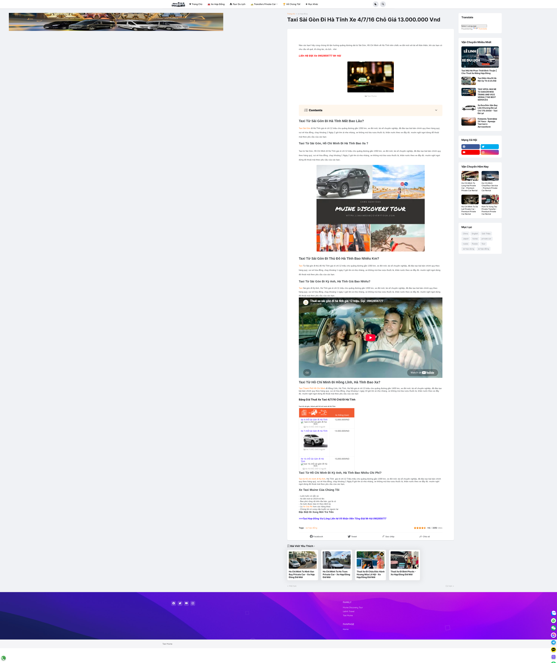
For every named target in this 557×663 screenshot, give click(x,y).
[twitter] (490, 146)
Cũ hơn (449, 586)
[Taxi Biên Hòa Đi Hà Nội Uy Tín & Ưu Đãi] (468, 81)
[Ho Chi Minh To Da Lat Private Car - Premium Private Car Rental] (470, 199)
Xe (305, 506)
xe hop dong (468, 249)
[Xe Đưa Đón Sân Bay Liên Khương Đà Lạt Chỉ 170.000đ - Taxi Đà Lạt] (468, 108)
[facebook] (470, 146)
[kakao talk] (553, 649)
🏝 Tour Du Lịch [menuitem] (237, 4)
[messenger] (553, 635)
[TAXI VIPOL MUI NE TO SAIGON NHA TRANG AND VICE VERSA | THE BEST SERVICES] (468, 92)
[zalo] (553, 613)
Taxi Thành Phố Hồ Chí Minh (312, 388)
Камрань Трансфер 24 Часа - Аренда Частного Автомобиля (487, 122)
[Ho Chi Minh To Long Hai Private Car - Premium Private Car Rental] (470, 176)
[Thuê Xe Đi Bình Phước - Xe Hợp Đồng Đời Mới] (404, 560)
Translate (482, 28)
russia (465, 244)
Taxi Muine (348, 615)
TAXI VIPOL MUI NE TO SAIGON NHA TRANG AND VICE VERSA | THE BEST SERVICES (487, 94)
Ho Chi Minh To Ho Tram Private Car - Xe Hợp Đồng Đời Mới (336, 574)
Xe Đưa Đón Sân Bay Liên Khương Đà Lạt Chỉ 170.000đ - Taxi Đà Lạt (488, 109)
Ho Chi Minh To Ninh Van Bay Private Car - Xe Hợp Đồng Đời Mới (302, 574)
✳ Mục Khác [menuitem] (312, 4)
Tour (483, 244)
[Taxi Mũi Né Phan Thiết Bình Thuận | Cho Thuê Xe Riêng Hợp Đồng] (480, 56)
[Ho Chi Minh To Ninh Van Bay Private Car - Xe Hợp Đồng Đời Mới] (303, 560)
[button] (376, 4)
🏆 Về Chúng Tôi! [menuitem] (291, 4)
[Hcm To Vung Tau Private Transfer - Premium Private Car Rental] (490, 199)
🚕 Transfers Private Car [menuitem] (263, 4)
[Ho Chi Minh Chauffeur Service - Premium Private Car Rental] (490, 176)
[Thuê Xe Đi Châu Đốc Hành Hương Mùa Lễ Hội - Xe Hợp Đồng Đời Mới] (371, 560)
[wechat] (553, 628)
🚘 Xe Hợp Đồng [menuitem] (216, 4)
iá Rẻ (310, 506)
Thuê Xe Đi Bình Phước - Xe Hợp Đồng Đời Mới (403, 573)
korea (475, 238)
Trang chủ (291, 14)
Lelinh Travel (348, 611)
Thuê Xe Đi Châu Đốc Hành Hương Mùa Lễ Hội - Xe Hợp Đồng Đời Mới (371, 574)
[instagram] (490, 152)
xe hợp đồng (303, 14)
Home (346, 629)
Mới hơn (292, 586)
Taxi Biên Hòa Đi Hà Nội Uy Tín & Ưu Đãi (487, 79)
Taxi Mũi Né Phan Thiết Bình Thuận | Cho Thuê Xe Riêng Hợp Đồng (479, 71)
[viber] (553, 657)
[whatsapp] (553, 620)
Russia (475, 244)
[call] (3, 658)
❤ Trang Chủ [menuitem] (195, 4)
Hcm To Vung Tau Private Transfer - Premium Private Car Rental (489, 210)
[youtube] (470, 152)
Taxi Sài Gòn (304, 128)
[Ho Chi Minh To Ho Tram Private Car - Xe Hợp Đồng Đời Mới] (337, 560)
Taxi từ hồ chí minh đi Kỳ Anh (312, 479)
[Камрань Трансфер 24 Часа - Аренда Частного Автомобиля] (468, 121)
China (465, 233)
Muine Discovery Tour (353, 607)
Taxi (300, 266)
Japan (466, 238)
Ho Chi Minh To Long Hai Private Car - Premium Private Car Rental (469, 187)
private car (486, 238)
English (475, 233)
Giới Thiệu (486, 233)
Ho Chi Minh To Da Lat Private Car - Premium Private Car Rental (469, 210)
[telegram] (553, 642)
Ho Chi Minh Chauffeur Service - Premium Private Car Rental (490, 187)
